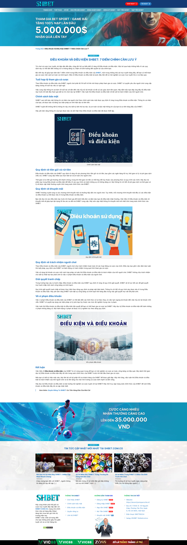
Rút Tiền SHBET (123, 10)
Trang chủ (47, 10)
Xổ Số (66, 10)
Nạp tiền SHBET (138, 10)
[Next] (154, 464)
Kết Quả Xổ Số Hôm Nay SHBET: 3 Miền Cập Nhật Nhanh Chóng (53, 476)
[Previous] (32, 464)
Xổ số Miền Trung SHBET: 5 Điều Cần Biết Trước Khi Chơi (131, 476)
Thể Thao (58, 10)
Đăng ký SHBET (109, 10)
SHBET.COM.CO (41, 509)
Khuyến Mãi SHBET (78, 10)
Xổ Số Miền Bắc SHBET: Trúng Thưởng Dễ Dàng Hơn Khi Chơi (92, 476)
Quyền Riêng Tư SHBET (57, 390)
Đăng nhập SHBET (94, 10)
